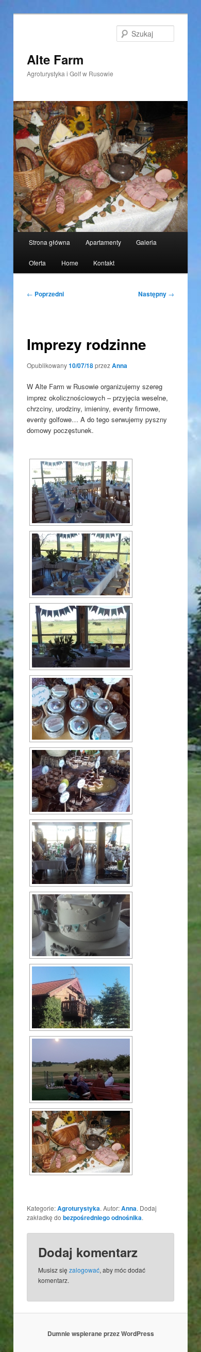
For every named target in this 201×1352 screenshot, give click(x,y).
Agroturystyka (78, 1208)
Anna (119, 365)
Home (69, 262)
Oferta (37, 262)
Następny (156, 293)
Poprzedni (45, 293)
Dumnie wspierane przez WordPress (100, 1333)
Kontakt (103, 262)
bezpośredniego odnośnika (102, 1217)
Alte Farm (55, 59)
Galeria (146, 242)
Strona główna (49, 242)
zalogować (84, 1269)
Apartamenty (103, 242)
